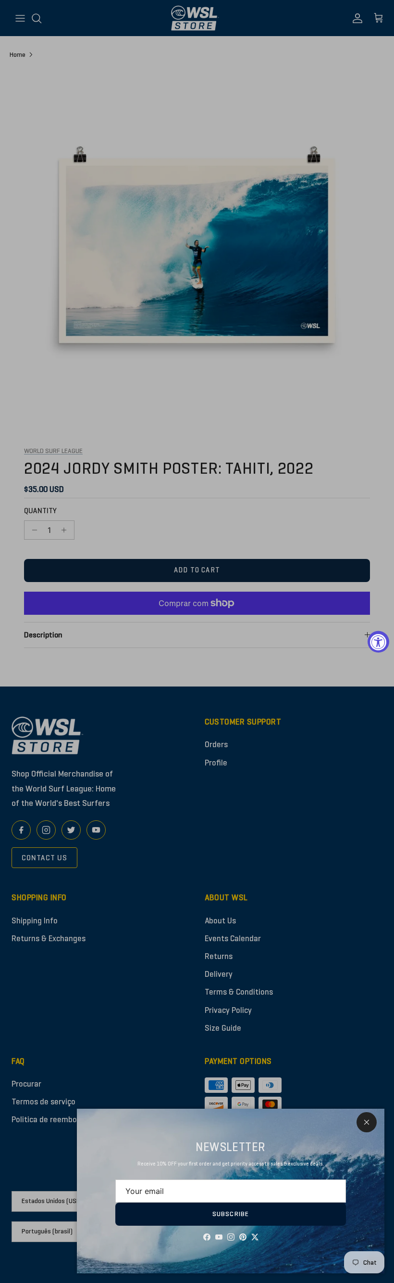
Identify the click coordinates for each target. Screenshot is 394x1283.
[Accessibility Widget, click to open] (378, 641)
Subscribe (230, 1214)
